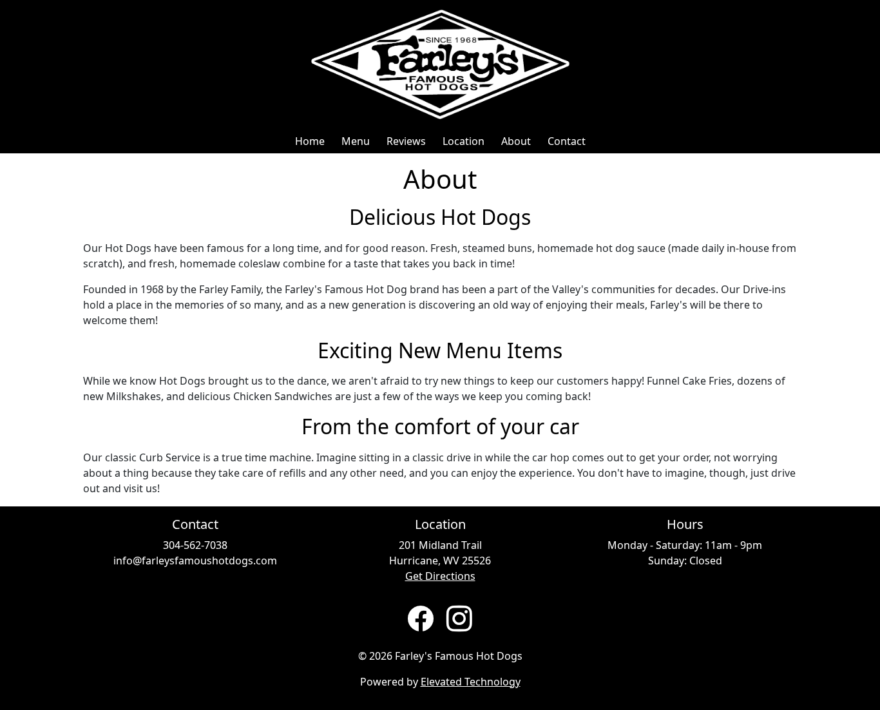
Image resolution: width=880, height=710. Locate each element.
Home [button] (310, 141)
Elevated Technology (471, 682)
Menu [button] (355, 141)
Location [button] (463, 141)
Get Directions (440, 576)
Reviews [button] (406, 141)
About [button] (516, 141)
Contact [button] (567, 141)
